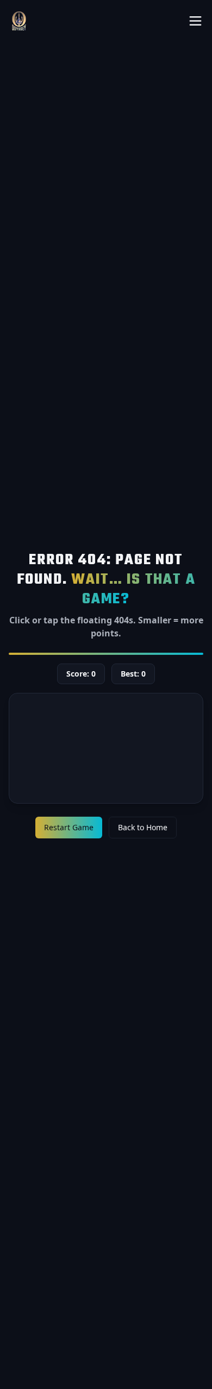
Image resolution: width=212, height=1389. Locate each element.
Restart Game (68, 827)
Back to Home (142, 827)
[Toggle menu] (195, 21)
